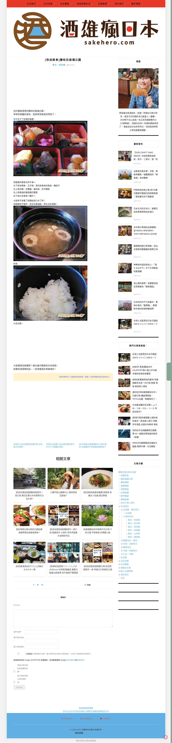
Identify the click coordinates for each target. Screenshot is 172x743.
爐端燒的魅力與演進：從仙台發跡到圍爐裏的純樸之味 (146, 247)
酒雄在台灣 (126, 568)
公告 (123, 578)
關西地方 (127, 547)
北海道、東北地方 (131, 509)
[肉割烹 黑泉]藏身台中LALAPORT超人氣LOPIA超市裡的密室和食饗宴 (144, 370)
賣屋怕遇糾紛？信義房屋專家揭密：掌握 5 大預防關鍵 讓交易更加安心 (84, 377)
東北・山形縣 (134, 533)
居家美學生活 (84, 4)
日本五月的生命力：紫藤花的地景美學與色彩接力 (146, 210)
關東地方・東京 (130, 540)
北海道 (129, 513)
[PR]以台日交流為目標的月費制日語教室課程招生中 (86, 711)
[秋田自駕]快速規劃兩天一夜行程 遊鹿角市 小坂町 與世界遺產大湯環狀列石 (63, 532)
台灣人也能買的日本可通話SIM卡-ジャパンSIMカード (146, 322)
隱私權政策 (71, 660)
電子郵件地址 (18, 639)
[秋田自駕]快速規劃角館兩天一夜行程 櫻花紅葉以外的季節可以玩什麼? (29, 495)
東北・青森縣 (134, 520)
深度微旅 (125, 489)
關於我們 (80, 741)
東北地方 (130, 516)
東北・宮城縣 (134, 530)
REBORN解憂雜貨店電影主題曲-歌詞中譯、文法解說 (144, 445)
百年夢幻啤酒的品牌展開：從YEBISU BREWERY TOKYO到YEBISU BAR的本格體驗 (146, 231)
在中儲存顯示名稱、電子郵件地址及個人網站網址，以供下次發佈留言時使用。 (58, 654)
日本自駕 (48, 4)
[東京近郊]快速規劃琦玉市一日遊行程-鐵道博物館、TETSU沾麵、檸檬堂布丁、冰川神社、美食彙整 (145, 397)
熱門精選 (125, 496)
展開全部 (122, 472)
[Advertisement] (63, 89)
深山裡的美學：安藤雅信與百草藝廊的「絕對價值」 (146, 285)
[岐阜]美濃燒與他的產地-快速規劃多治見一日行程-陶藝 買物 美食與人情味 (145, 383)
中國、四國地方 (130, 550)
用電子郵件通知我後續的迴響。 (22, 668)
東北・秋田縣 (59, 65)
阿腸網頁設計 (91, 733)
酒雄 (89, 585)
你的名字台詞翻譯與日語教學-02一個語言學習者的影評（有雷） (144, 433)
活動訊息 (125, 475)
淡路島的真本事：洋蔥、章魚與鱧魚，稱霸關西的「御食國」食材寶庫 (146, 174)
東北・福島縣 (134, 537)
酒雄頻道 (125, 486)
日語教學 (102, 4)
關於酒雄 (136, 4)
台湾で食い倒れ (128, 503)
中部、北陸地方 (130, 544)
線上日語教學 (127, 571)
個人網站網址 (18, 647)
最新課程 (125, 482)
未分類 (124, 557)
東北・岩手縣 (134, 523)
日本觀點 (64, 4)
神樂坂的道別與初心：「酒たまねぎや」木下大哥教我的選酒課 (146, 267)
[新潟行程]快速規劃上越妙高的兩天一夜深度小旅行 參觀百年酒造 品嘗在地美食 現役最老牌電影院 (145, 422)
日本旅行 (31, 4)
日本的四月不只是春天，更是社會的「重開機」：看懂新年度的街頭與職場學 (146, 305)
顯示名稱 (17, 632)
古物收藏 (125, 492)
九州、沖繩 (128, 554)
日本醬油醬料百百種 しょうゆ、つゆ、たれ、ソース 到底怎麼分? (144, 408)
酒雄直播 (125, 499)
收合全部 (132, 472)
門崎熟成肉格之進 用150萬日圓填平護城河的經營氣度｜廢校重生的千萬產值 (146, 193)
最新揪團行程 (127, 479)
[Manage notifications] (166, 737)
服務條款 (80, 660)
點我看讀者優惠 (86, 708)
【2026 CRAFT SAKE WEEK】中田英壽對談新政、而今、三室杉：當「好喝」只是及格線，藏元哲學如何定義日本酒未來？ (146, 156)
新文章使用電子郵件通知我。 (22, 679)
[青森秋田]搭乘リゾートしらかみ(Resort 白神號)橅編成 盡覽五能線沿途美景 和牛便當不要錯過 (63, 569)
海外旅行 (119, 4)
